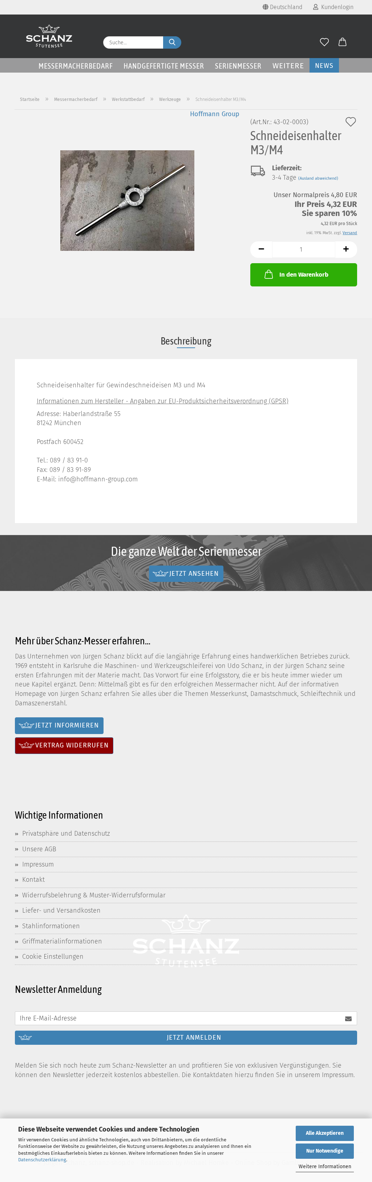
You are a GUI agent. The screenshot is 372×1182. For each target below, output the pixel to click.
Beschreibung (186, 341)
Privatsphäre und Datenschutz (66, 833)
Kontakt (33, 880)
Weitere (288, 65)
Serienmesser (238, 65)
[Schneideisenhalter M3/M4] (127, 200)
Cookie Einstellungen (53, 957)
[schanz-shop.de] (49, 36)
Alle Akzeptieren (325, 1133)
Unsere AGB (39, 849)
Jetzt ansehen (194, 574)
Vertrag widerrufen (72, 745)
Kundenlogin (335, 7)
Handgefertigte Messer (164, 65)
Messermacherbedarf (76, 65)
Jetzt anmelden (194, 1038)
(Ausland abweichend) (318, 178)
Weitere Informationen (325, 1166)
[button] (342, 42)
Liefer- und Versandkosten (61, 910)
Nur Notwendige (324, 1151)
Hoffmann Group (214, 114)
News (324, 66)
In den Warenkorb (303, 274)
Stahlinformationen (51, 926)
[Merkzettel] (324, 42)
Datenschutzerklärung (42, 1159)
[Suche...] (172, 42)
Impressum (38, 864)
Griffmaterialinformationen (62, 941)
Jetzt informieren (67, 725)
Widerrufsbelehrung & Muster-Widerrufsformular (94, 895)
